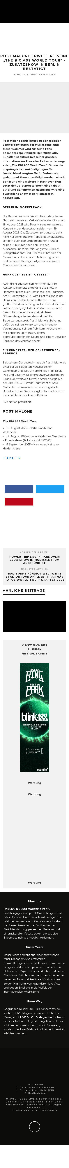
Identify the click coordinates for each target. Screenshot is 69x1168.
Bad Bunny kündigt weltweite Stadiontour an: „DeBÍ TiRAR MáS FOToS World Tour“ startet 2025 (34, 576)
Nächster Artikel (34, 569)
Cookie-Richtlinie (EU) (37, 1090)
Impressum (36, 1084)
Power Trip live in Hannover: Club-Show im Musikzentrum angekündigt (34, 560)
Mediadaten (37, 1093)
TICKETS (11, 458)
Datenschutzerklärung (37, 1087)
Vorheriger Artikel (34, 552)
